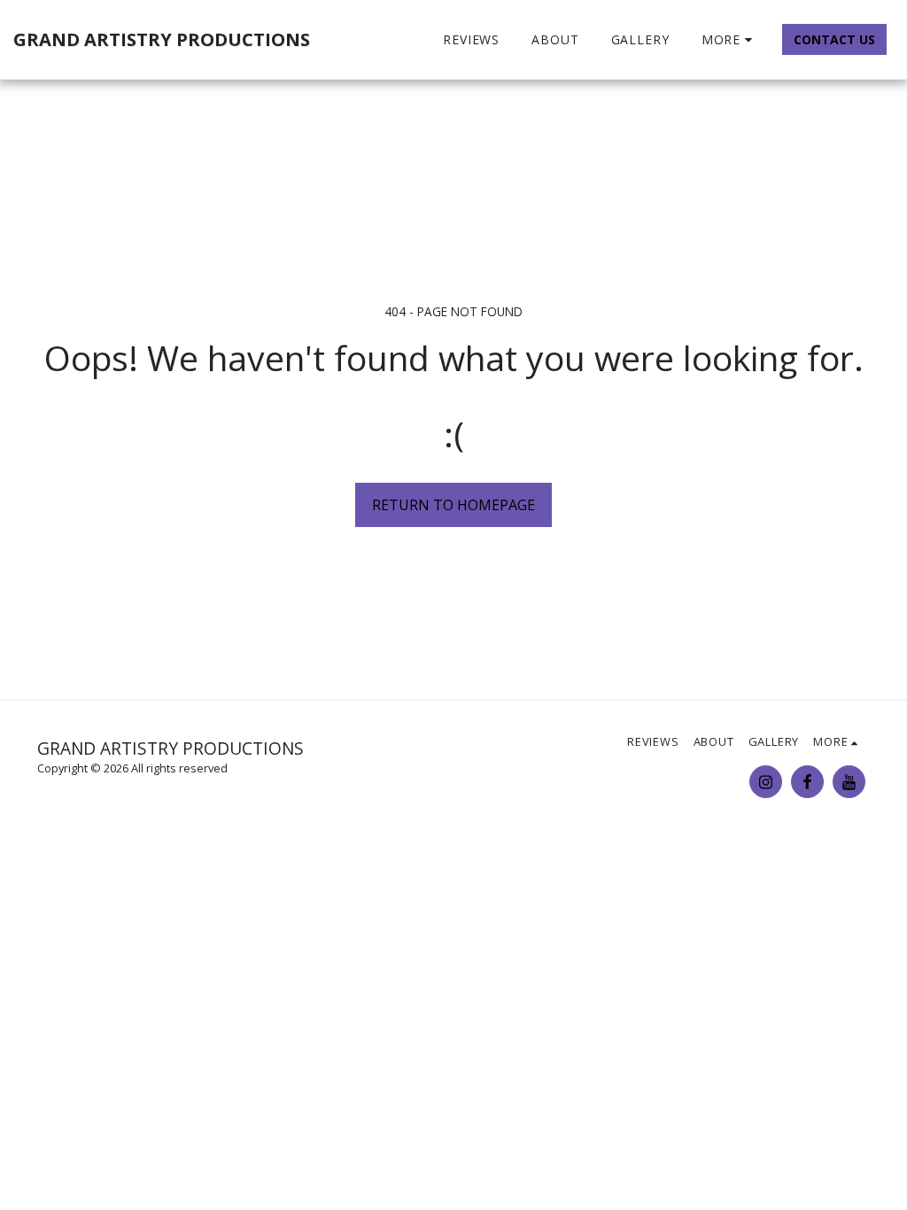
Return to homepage (453, 505)
